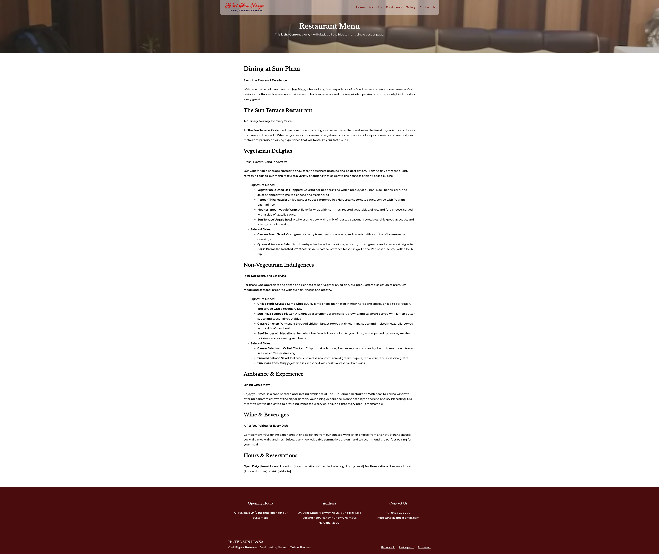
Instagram (406, 547)
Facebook (388, 547)
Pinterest (424, 547)
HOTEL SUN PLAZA (245, 542)
